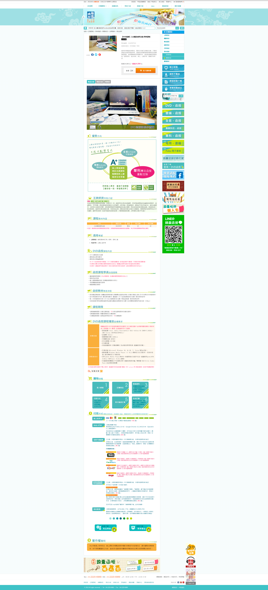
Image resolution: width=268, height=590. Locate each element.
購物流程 (159, 577)
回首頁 (133, 2)
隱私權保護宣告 (149, 582)
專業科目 (105, 31)
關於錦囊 (131, 582)
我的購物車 (178, 2)
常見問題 (181, 577)
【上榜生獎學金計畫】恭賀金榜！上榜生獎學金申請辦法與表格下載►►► (110, 28)
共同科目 (168, 54)
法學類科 (112, 31)
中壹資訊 (181, 587)
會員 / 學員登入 (152, 2)
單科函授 (98, 31)
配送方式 (166, 577)
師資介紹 (116, 582)
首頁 (85, 31)
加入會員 (161, 2)
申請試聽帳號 (141, 2)
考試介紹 (108, 582)
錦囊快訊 (100, 582)
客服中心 (169, 2)
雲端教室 (124, 582)
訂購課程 (91, 31)
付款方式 (174, 577)
